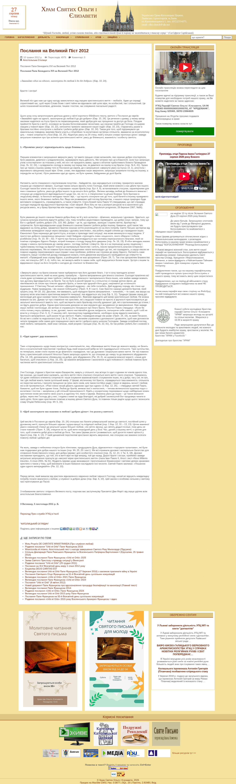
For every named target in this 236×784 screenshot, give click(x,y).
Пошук (227, 37)
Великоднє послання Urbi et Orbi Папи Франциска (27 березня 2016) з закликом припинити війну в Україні (81, 571)
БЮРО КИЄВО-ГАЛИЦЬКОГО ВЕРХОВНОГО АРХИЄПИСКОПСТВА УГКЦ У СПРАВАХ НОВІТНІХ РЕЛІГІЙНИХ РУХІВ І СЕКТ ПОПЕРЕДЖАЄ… (183, 650)
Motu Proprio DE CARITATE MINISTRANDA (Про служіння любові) (59, 543)
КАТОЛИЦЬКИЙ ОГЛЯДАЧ (34, 523)
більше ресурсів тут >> (183, 753)
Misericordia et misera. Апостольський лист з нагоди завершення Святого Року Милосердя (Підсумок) (78, 549)
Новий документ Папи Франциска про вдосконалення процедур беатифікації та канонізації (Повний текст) (81, 585)
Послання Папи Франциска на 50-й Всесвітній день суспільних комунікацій (64, 596)
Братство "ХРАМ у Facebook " (170, 335)
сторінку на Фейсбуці (199, 291)
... (190, 641)
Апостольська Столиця (35, 60)
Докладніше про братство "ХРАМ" (172, 340)
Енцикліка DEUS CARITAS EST (41, 568)
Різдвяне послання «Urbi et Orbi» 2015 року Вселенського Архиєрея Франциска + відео (71, 599)
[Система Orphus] (118, 768)
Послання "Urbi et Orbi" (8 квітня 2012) (45, 582)
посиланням (161, 90)
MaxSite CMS (99, 782)
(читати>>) (14, 23)
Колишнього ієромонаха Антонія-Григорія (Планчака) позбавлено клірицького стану (183, 670)
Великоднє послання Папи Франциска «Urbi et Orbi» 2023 (55, 579)
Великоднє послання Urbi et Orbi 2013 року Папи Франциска (57, 593)
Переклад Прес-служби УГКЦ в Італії (39, 513)
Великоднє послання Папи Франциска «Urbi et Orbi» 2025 (55, 557)
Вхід (154, 782)
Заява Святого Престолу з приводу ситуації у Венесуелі (54, 560)
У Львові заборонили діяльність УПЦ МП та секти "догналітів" (183, 627)
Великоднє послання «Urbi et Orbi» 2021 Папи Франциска (55, 577)
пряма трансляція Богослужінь (191, 273)
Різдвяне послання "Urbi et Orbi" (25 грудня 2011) (51, 563)
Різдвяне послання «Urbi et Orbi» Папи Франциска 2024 (54, 590)
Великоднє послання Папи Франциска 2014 (48, 588)
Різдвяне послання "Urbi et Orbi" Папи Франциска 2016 (54, 546)
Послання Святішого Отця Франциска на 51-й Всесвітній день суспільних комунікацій (70, 574)
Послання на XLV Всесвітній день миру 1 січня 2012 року (55, 566)
